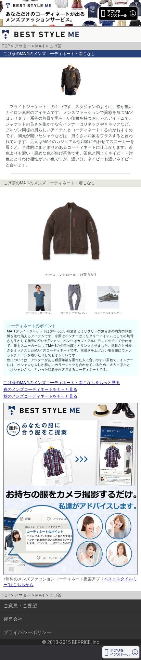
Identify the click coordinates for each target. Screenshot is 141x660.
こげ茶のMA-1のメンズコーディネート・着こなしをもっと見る (61, 382)
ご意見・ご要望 (20, 605)
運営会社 (13, 619)
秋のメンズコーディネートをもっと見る (40, 396)
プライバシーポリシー (27, 632)
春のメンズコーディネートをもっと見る (40, 389)
